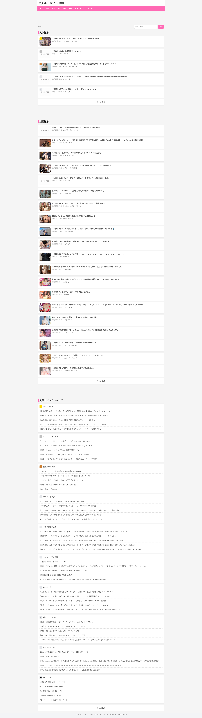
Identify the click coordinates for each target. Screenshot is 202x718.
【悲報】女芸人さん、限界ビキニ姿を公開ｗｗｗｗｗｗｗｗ (74, 89)
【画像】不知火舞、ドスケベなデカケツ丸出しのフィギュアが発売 (64, 454)
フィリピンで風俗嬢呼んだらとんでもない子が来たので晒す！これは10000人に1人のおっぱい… (75, 424)
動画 (64, 8)
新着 (47, 8)
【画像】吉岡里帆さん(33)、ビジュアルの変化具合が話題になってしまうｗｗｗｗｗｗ (84, 64)
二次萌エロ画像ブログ (70, 370)
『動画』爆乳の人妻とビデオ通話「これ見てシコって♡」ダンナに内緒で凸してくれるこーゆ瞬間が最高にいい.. (81, 610)
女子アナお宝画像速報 (70, 66)
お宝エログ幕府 (68, 219)
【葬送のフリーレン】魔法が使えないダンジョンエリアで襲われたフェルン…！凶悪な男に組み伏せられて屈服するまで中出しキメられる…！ (92, 549)
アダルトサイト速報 (51, 3)
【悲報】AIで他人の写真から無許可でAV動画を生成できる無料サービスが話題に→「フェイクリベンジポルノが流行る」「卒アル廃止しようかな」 (94, 566)
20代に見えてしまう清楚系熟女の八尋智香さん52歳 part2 (73, 216)
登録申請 (113, 714)
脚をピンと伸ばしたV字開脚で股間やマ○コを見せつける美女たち (76, 127)
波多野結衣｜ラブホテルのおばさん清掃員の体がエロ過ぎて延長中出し (78, 191)
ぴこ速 (66, 54)
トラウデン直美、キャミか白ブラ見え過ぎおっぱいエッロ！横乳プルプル (79, 203)
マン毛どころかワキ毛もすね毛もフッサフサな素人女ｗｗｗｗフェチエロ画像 (80, 241)
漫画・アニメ (80, 8)
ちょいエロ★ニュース (70, 358)
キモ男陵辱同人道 (49, 527)
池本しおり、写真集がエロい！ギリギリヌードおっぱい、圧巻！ (63, 635)
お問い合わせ (122, 714)
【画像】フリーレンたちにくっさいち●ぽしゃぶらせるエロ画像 (75, 38)
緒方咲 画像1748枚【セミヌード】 (52, 687)
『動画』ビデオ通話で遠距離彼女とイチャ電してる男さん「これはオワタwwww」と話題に (73, 601)
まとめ (89, 8)
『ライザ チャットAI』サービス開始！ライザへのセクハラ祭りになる (77, 355)
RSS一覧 (105, 714)
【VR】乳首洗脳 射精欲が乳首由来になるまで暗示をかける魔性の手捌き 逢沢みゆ (70, 670)
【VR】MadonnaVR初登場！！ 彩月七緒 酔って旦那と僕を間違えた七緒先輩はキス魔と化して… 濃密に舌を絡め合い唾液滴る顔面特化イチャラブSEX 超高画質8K (99, 661)
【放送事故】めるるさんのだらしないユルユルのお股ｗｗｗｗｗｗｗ (65, 631)
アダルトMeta (67, 143)
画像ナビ (66, 294)
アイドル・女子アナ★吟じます (73, 206)
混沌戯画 (66, 257)
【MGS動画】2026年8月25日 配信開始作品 (56, 575)
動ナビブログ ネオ (50, 617)
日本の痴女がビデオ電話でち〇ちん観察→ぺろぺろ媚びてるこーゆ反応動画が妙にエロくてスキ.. (75, 596)
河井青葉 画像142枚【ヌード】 (51, 691)
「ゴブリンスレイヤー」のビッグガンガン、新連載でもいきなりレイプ (66, 446)
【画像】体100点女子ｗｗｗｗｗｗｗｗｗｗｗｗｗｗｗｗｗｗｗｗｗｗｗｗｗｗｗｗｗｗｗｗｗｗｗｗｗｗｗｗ (80, 665)
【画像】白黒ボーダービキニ (50, 656)
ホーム (40, 8)
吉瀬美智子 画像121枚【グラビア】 (52, 682)
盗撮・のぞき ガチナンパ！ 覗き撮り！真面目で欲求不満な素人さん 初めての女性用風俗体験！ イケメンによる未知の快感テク (98, 140)
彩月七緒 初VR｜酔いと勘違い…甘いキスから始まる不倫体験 (74, 317)
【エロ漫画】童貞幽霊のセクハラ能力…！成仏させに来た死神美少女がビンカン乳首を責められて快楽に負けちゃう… (83, 540)
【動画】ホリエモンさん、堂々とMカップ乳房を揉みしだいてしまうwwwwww (81, 165)
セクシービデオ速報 (50, 557)
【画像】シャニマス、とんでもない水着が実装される (59, 450)
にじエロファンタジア (70, 41)
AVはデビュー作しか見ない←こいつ (53, 562)
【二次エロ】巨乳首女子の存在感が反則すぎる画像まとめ (73, 368)
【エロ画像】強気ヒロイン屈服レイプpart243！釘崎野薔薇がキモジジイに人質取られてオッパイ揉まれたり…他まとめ (83, 531)
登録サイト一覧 (95, 714)
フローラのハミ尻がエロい (49, 489)
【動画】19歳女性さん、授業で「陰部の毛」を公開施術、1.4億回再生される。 (81, 178)
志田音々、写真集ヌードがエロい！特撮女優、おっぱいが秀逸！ (63, 626)
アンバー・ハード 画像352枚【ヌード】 (54, 700)
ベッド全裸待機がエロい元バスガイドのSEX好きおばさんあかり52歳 (65, 476)
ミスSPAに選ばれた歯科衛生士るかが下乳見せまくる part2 (61, 480)
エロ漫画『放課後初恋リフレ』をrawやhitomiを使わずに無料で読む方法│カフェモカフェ (85, 330)
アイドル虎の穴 (68, 231)
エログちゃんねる (69, 332)
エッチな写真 (67, 193)
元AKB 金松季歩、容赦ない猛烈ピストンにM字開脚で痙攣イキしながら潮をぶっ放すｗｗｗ (85, 279)
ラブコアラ (47, 678)
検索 (160, 27)
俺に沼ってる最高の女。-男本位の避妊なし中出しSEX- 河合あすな (76, 153)
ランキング (56, 8)
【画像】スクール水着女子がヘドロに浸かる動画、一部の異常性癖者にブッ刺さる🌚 (83, 229)
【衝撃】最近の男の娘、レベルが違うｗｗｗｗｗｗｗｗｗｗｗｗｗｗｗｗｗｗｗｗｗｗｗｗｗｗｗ (88, 254)
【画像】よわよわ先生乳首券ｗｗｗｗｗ (66, 51)
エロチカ (66, 282)
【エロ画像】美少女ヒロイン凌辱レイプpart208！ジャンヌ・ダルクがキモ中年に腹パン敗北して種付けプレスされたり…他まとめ (87, 545)
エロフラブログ (49, 497)
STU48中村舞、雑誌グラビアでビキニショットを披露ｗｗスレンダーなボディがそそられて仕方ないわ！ (78, 640)
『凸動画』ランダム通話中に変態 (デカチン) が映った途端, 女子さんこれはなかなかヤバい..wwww (76, 592)
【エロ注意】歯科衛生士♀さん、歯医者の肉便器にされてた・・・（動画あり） (69, 420)
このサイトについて (82, 714)
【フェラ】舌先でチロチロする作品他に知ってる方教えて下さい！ (64, 570)
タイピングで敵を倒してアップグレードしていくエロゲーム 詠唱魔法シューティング (71, 519)
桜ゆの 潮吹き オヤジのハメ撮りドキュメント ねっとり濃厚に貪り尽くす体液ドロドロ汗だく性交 (87, 267)
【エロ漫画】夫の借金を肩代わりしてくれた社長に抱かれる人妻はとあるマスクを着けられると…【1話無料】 (80, 510)
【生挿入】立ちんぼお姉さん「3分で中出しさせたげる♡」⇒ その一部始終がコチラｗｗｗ (73, 429)
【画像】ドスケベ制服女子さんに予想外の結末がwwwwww (74, 343)
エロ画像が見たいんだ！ (70, 130)
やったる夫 (66, 244)
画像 (70, 8)
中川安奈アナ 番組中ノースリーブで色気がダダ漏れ (71, 292)
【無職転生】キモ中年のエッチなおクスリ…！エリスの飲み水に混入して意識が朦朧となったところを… (78, 536)
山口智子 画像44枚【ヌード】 (51, 695)
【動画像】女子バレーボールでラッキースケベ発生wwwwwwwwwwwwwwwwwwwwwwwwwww (89, 76)
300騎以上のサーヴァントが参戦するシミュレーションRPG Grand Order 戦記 (68, 506)
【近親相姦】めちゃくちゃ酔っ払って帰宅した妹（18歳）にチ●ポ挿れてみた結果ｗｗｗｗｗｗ (75, 411)
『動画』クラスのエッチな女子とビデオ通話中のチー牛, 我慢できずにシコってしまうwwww (74, 605)
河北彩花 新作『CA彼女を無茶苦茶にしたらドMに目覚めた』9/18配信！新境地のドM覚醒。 (73, 579)
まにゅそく (66, 79)
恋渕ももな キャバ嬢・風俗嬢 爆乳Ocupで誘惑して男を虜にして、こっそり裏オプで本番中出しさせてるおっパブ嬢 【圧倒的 (98, 305)
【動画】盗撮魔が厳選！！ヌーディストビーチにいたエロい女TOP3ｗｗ (66, 622)
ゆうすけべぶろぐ (68, 155)
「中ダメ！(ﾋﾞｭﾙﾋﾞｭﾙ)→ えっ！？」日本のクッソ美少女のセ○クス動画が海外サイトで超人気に (75, 415)
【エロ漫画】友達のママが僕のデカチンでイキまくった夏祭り (62, 501)
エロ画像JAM (67, 320)
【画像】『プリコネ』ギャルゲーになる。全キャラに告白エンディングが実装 (68, 459)
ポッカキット (48, 406)
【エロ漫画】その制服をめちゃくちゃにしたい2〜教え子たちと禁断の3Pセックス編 (70, 515)
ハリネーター (48, 587)
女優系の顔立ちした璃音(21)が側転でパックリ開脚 (58, 485)
